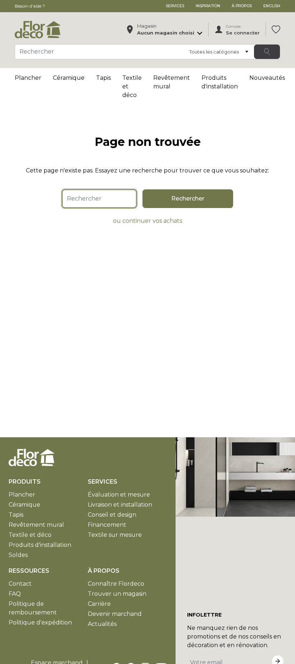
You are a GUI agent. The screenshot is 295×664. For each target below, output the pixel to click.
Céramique (69, 77)
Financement (107, 524)
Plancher (28, 77)
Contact (20, 583)
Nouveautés (267, 77)
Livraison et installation (120, 504)
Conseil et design (112, 514)
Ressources (29, 570)
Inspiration (208, 6)
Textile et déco (30, 534)
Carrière (99, 603)
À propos (242, 6)
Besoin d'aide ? (30, 6)
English (271, 6)
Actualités (102, 624)
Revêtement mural (36, 524)
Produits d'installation (40, 544)
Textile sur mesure (115, 534)
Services (175, 6)
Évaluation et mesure (119, 494)
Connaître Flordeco (116, 583)
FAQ (15, 593)
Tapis (103, 77)
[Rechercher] (267, 52)
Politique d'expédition (40, 622)
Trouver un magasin (117, 593)
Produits (25, 481)
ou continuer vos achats (147, 220)
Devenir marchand (115, 613)
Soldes (18, 555)
